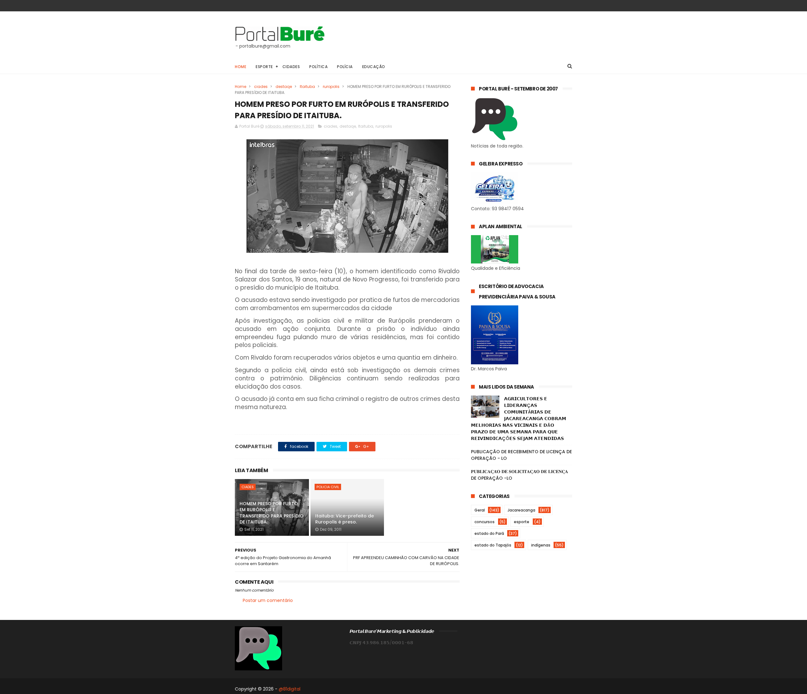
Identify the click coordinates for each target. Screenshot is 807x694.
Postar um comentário (268, 600)
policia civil (327, 486)
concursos (484, 521)
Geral (479, 510)
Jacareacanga (521, 510)
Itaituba (307, 86)
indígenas (540, 545)
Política (318, 66)
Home (240, 66)
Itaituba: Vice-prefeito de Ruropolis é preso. (344, 519)
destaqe (284, 86)
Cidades (291, 66)
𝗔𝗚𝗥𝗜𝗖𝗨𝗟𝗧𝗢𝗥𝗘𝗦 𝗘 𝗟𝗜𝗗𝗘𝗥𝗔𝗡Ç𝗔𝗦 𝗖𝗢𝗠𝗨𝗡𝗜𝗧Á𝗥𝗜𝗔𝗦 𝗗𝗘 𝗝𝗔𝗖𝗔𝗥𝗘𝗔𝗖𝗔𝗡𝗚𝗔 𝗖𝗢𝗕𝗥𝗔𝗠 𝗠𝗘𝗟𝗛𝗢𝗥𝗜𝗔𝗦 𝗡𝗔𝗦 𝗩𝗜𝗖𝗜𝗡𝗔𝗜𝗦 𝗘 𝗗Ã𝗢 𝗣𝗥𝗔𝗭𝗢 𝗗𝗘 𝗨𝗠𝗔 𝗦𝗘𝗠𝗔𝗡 (518, 419)
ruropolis (331, 86)
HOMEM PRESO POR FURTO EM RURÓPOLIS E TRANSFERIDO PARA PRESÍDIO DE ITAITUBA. (272, 512)
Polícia (345, 66)
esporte (521, 521)
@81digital (289, 689)
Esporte (264, 66)
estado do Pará (489, 533)
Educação (373, 66)
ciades (261, 86)
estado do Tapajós (492, 545)
